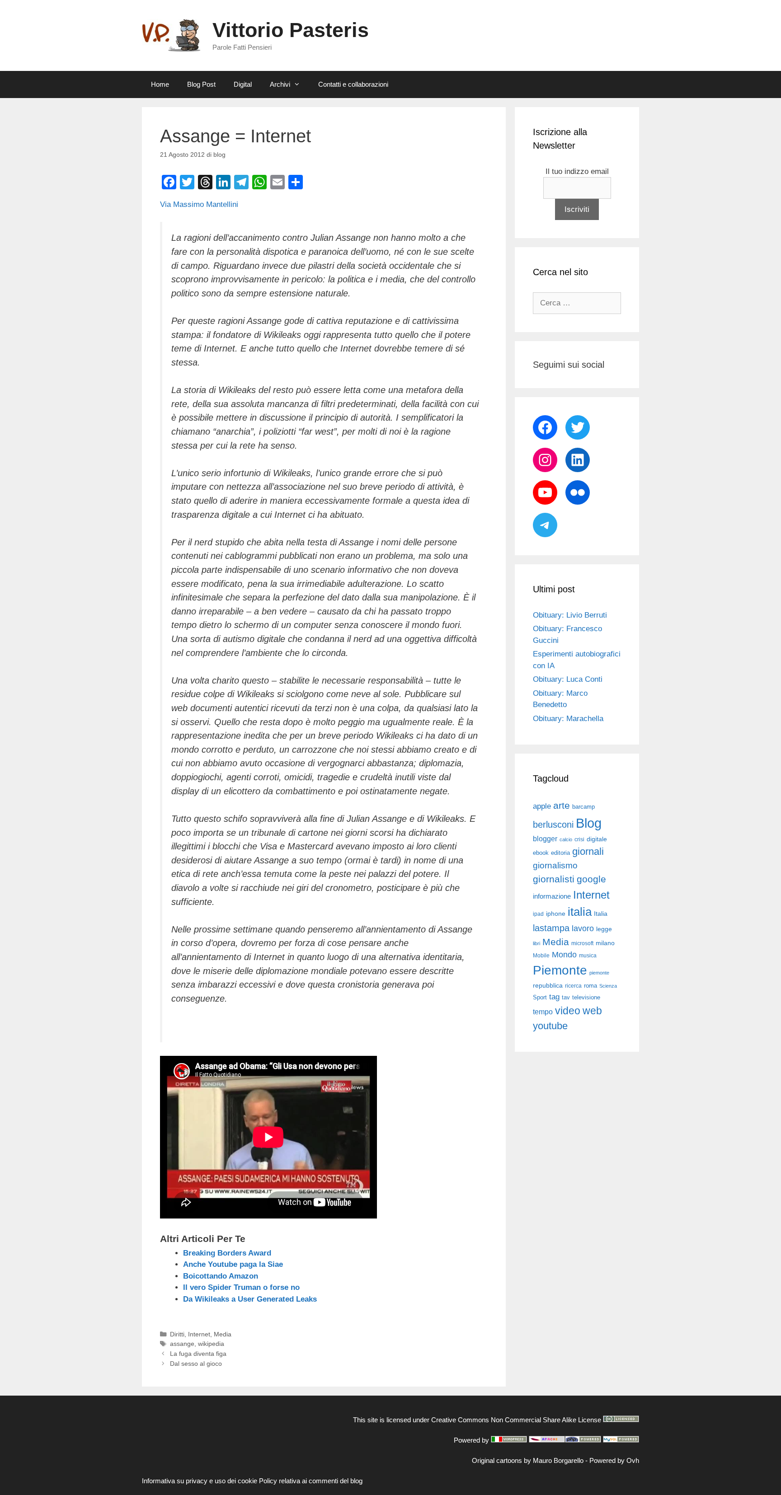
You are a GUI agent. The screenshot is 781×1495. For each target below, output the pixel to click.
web (592, 1011)
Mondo (564, 954)
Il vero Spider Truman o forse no (241, 1287)
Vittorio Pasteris (290, 30)
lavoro (583, 928)
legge (604, 929)
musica (588, 955)
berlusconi (553, 825)
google (591, 879)
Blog (589, 822)
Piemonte (560, 970)
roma (590, 985)
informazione (552, 896)
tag (554, 996)
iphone (555, 913)
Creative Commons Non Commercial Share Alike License (516, 1420)
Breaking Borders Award (227, 1253)
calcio (566, 839)
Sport (540, 997)
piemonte (599, 972)
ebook (541, 852)
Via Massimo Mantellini (199, 204)
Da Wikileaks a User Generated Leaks (250, 1299)
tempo (543, 1012)
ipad (538, 914)
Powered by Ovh (614, 1460)
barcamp (583, 806)
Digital (243, 84)
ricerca (573, 986)
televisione (586, 997)
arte (561, 805)
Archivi (280, 84)
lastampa (551, 928)
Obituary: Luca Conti (567, 679)
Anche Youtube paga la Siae (233, 1264)
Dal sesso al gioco (196, 1363)
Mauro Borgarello (558, 1460)
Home (160, 84)
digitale (597, 839)
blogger (545, 838)
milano (605, 943)
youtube (550, 1025)
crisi (579, 839)
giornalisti (553, 879)
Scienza (608, 986)
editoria (560, 853)
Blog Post (201, 84)
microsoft (582, 943)
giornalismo (555, 865)
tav (566, 997)
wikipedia (211, 1343)
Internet (199, 1334)
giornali (588, 851)
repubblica (548, 985)
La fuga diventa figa (198, 1353)
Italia (600, 913)
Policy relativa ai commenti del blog (310, 1481)
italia (580, 912)
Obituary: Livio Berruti (570, 615)
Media (222, 1334)
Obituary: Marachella (568, 718)
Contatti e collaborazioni (353, 84)
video (567, 1011)
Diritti (177, 1334)
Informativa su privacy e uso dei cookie (199, 1481)
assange (182, 1343)
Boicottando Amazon (220, 1276)
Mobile (541, 955)
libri (536, 943)
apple (542, 806)
